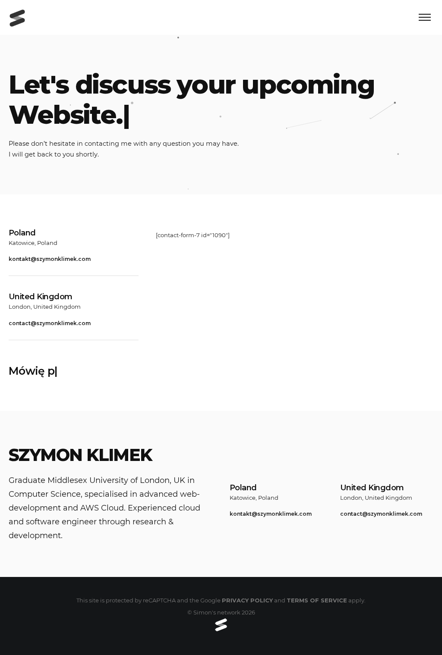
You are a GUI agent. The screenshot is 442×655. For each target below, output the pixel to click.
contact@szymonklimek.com (50, 323)
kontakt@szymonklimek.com (50, 259)
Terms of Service (317, 600)
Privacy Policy (247, 600)
